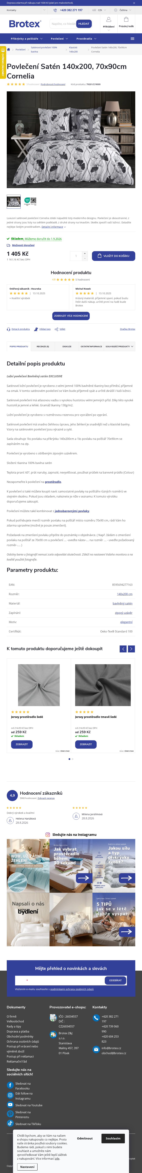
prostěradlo (53, 482)
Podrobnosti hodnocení (53, 84)
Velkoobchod (15, 1021)
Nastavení (27, 1167)
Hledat (83, 24)
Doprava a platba (18, 1031)
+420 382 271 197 (110, 1019)
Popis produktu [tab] (19, 346)
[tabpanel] (39, 706)
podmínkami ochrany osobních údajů (72, 989)
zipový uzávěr (123, 613)
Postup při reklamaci (20, 1056)
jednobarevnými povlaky (72, 511)
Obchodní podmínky (20, 1036)
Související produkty (118, 346)
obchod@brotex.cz (114, 1053)
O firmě (11, 1016)
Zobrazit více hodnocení (71, 316)
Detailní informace (52, 226)
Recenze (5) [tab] (43, 346)
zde (57, 1158)
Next (131, 648)
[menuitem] (27, 38)
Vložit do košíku (116, 256)
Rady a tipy (14, 1026)
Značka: (127, 329)
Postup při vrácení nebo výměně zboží (22, 1048)
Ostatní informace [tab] (91, 346)
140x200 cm (124, 594)
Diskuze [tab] (67, 346)
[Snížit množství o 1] (85, 258)
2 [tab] (72, 759)
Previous (123, 648)
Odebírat (115, 980)
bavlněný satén (122, 603)
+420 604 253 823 (110, 1039)
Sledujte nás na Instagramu (74, 834)
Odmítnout (85, 1138)
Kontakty (11, 10)
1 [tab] (69, 759)
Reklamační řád (17, 1061)
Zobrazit (22, 744)
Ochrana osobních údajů (23, 1041)
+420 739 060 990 (110, 1028)
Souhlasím (113, 1138)
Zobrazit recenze (46, 798)
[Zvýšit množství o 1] (85, 253)
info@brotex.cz (111, 1048)
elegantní (126, 622)
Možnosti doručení (23, 245)
